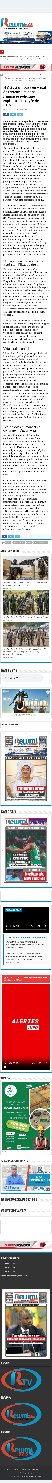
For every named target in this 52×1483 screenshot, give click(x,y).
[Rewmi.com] (17, 23)
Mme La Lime (19, 542)
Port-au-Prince (40, 542)
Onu (29, 542)
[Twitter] (26, 1473)
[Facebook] (23, 1473)
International (13, 56)
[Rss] (21, 1473)
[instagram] (31, 1473)
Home (4, 56)
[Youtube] (28, 1473)
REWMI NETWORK (38, 1470)
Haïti (8, 542)
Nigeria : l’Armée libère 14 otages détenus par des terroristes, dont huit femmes (25, 583)
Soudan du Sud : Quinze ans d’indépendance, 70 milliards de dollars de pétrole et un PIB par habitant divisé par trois (24, 651)
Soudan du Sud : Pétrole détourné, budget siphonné (25, 617)
